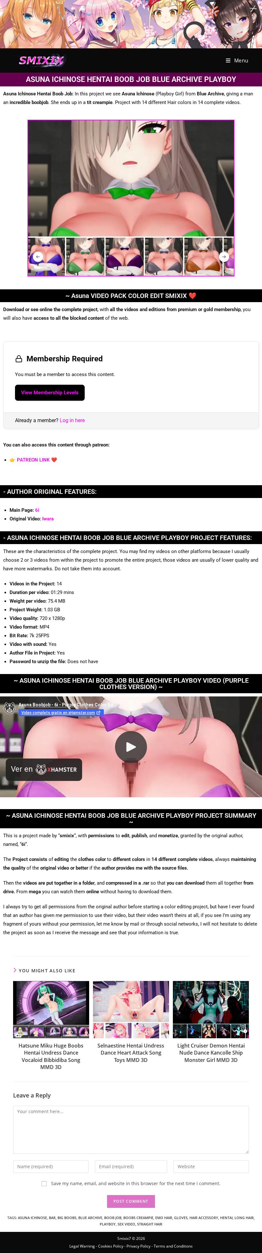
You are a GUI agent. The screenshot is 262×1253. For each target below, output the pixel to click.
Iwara (48, 519)
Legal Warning (82, 1246)
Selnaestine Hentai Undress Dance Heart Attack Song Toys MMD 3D (130, 1053)
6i (37, 510)
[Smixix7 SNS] (131, 23)
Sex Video (126, 1224)
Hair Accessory (203, 1217)
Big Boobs (67, 1217)
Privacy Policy (138, 1246)
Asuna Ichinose (32, 1217)
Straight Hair (149, 1224)
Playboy (108, 1224)
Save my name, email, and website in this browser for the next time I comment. (135, 1183)
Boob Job (112, 1217)
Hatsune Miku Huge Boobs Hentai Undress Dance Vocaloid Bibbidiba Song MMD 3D (51, 1056)
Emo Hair (163, 1217)
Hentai (226, 1217)
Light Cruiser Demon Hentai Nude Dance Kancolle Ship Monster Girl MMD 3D (211, 1053)
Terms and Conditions (173, 1246)
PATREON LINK (33, 460)
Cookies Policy (110, 1246)
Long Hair (244, 1217)
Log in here (72, 420)
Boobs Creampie (138, 1217)
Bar (52, 1217)
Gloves (181, 1217)
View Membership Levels (50, 393)
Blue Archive (90, 1217)
